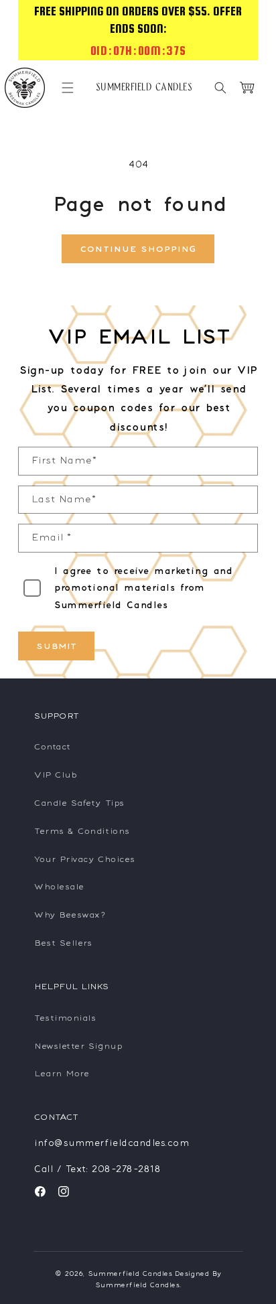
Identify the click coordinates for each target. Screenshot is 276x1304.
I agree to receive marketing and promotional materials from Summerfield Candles (143, 588)
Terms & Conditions (81, 831)
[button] (67, 87)
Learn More (60, 1073)
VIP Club (54, 775)
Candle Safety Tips (78, 803)
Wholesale (58, 886)
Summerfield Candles (130, 1273)
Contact (51, 746)
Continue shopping (138, 249)
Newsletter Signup (77, 1046)
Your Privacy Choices (84, 859)
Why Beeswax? (69, 915)
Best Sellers (62, 943)
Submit (56, 646)
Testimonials (64, 1018)
